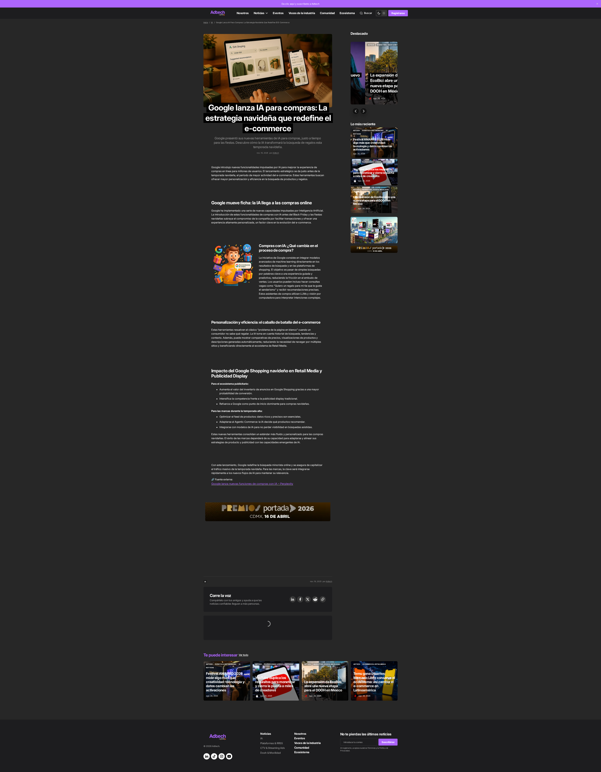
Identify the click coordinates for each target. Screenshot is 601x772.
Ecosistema (347, 13)
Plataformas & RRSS (271, 743)
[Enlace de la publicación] (374, 142)
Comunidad (327, 13)
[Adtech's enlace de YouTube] (229, 756)
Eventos (278, 13)
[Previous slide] (355, 111)
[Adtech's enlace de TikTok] (214, 756)
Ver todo (243, 654)
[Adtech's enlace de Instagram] (221, 756)
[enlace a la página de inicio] (217, 13)
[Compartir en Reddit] (315, 599)
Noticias (259, 13)
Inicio (205, 22)
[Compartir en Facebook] (300, 599)
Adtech (276, 153)
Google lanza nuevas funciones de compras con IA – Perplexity (252, 483)
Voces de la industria (302, 13)
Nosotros (243, 13)
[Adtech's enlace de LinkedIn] (206, 756)
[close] (597, 3)
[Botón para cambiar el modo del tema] (381, 13)
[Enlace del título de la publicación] (374, 73)
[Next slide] (363, 111)
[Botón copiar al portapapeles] (323, 599)
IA (212, 22)
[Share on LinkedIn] (293, 599)
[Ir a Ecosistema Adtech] (374, 230)
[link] (300, 4)
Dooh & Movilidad (270, 752)
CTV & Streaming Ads (272, 747)
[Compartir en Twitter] (308, 599)
